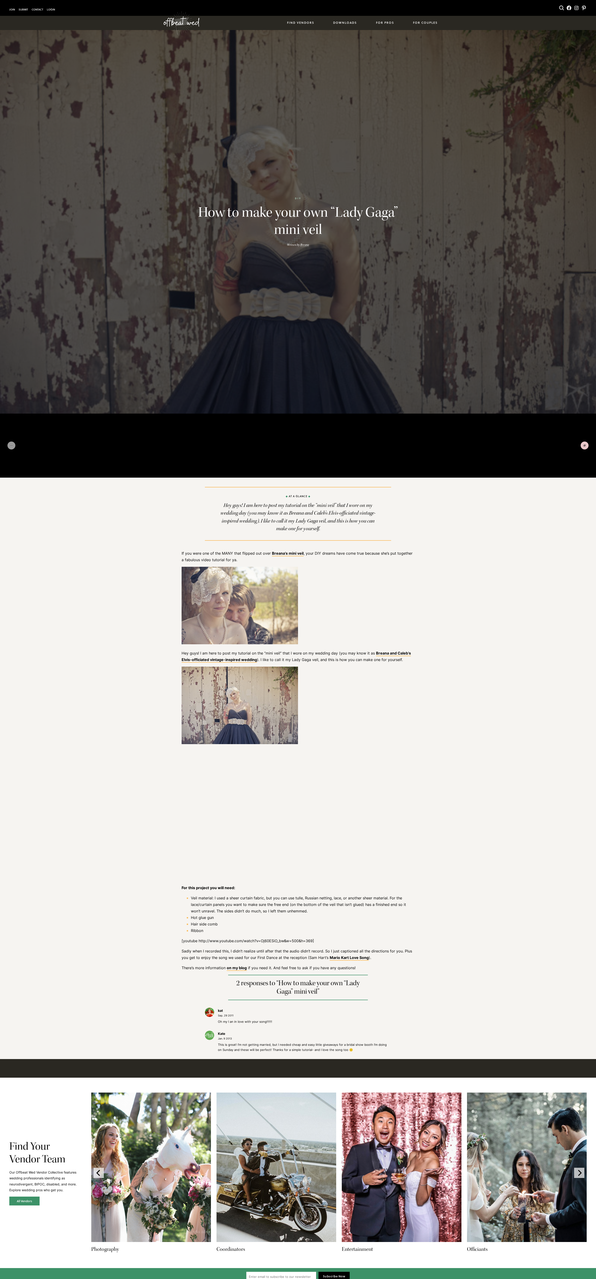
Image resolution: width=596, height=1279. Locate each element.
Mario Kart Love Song (349, 957)
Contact (37, 9)
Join (12, 9)
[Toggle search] (561, 8)
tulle (299, 898)
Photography (105, 1249)
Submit (23, 9)
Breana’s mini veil (288, 553)
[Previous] (99, 1173)
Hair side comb (204, 924)
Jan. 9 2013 (225, 1038)
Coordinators (231, 1249)
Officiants (477, 1249)
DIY (298, 198)
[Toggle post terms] (585, 445)
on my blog (237, 967)
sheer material (375, 898)
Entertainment (357, 1249)
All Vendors (24, 1201)
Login (51, 9)
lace (337, 898)
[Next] (579, 1173)
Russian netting (318, 898)
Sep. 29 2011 (226, 1015)
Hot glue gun (202, 917)
